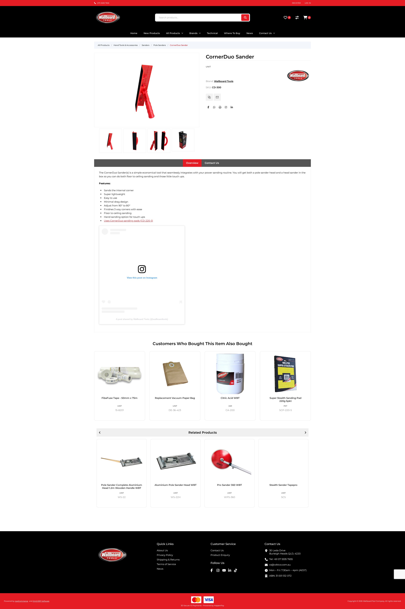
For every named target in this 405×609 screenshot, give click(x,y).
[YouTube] (224, 570)
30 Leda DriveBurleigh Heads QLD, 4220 (285, 552)
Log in (308, 3)
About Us (162, 550)
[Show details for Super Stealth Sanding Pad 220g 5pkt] (285, 374)
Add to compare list (209, 97)
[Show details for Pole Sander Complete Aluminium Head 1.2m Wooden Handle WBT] (121, 461)
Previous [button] (100, 432)
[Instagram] (225, 107)
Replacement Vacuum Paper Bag (175, 397)
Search (245, 17)
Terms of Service (166, 564)
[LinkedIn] (231, 107)
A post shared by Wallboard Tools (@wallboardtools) (142, 319)
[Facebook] (208, 107)
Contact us (217, 550)
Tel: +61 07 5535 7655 (281, 559)
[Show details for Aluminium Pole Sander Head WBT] (175, 461)
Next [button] (305, 432)
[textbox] (198, 17)
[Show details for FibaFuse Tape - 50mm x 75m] (119, 374)
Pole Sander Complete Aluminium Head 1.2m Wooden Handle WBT (121, 486)
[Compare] (297, 17)
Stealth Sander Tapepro (283, 484)
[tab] (192, 163)
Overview (192, 162)
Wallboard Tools (223, 81)
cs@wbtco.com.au (280, 564)
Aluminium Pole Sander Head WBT (175, 484)
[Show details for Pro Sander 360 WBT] (229, 461)
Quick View (141, 355)
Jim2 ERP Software (41, 601)
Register (296, 3)
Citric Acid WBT (230, 397)
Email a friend (217, 97)
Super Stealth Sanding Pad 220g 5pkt (285, 399)
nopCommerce (21, 601)
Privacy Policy (165, 554)
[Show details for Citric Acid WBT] (230, 374)
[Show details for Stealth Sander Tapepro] (283, 461)
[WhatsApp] (214, 107)
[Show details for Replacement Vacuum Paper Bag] (175, 374)
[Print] (220, 107)
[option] (110, 141)
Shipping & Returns (168, 559)
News (160, 568)
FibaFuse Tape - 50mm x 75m (119, 397)
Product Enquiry (220, 554)
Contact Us (212, 162)
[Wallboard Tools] (298, 81)
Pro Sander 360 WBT (229, 484)
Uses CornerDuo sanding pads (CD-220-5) (128, 220)
